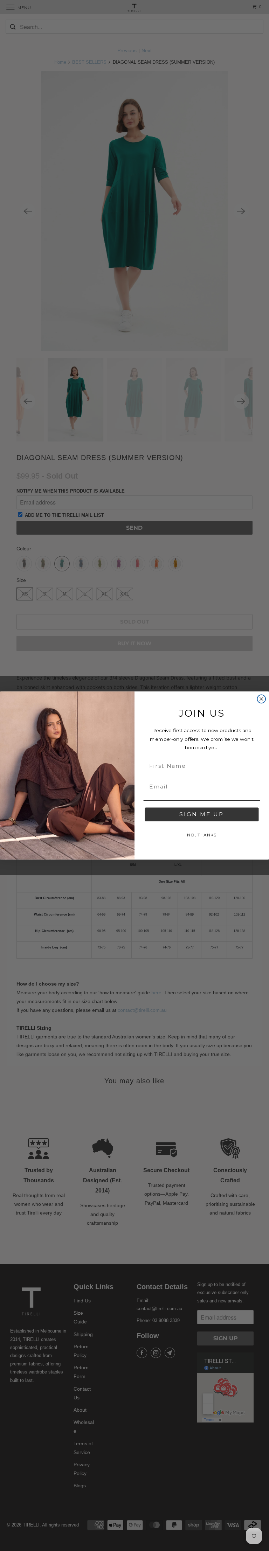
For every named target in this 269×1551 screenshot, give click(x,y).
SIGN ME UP (201, 814)
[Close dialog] (261, 699)
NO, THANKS (201, 835)
